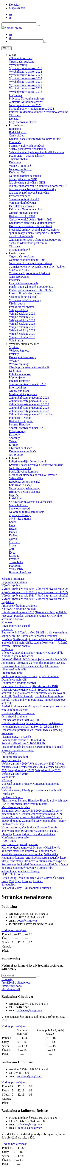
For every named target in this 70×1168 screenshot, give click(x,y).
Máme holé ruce (18, 505)
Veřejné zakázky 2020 (22, 333)
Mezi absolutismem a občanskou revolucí (33, 474)
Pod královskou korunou (23, 471)
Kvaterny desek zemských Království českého (36, 464)
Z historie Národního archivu (26, 101)
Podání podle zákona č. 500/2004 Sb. (31, 286)
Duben (13, 532)
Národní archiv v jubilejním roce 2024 (31, 108)
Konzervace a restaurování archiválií (30, 226)
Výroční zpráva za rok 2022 (25, 78)
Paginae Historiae (19, 380)
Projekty (14, 353)
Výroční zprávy (18, 64)
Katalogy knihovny (20, 169)
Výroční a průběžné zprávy (25, 300)
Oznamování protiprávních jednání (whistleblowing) (32, 729)
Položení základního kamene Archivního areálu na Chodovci (38, 113)
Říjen (12, 552)
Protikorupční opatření (22, 306)
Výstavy (14, 360)
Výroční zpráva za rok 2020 (25, 85)
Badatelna (15, 128)
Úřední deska (17, 303)
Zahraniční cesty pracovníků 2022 (29, 411)
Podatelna (15, 280)
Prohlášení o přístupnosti (15, 982)
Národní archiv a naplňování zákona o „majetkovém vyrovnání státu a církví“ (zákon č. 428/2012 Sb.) (37, 266)
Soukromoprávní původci (24, 199)
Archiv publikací (19, 390)
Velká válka (16, 478)
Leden (12, 522)
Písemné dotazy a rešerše (23, 283)
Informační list (17, 387)
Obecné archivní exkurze (23, 212)
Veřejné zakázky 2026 (22, 313)
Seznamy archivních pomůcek (26, 145)
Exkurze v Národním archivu (26, 209)
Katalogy (14, 434)
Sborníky (14, 437)
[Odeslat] (38, 976)
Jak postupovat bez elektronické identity (32, 189)
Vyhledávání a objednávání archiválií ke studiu (36, 152)
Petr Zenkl (15, 565)
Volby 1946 (16, 569)
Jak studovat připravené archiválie (29, 192)
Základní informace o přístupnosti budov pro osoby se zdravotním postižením (35, 241)
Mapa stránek (17, 8)
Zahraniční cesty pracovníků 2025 (29, 401)
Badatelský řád (18, 132)
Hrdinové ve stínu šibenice (24, 491)
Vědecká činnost (19, 350)
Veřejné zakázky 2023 (22, 323)
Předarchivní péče (19, 196)
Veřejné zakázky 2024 (22, 320)
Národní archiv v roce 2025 (25, 105)
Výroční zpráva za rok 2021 (25, 81)
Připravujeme (17, 377)
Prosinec (14, 558)
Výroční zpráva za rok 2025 (25, 68)
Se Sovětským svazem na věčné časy (30, 501)
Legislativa (15, 95)
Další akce (15, 370)
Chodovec (15, 246)
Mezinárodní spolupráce (23, 394)
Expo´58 (14, 495)
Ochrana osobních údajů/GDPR (28, 259)
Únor (12, 525)
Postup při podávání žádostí (25, 293)
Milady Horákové (19, 249)
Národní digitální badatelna (25, 175)
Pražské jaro (16, 498)
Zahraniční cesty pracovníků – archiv (31, 414)
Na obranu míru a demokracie (26, 511)
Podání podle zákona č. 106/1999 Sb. (31, 290)
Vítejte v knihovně (20, 165)
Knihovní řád (17, 172)
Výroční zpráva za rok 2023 (25, 75)
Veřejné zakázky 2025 (22, 317)
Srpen (12, 545)
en (10, 14)
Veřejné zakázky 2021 (22, 330)
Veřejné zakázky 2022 (22, 327)
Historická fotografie (21, 421)
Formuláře (15, 142)
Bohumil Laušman (20, 572)
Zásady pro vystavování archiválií (29, 367)
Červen (13, 538)
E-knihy (13, 444)
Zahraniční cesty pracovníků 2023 (29, 407)
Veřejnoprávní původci (22, 202)
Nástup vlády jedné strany (24, 488)
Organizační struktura (21, 61)
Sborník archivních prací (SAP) (27, 384)
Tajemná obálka (18, 159)
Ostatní (13, 441)
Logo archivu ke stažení (23, 122)
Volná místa (16, 340)
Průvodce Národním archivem (26, 98)
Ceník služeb (16, 135)
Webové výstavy (19, 364)
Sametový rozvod (19, 508)
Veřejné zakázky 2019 (22, 337)
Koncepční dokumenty (22, 357)
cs (10, 17)
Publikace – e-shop (20, 417)
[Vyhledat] (38, 25)
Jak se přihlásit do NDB (23, 179)
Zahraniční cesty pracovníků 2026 (29, 397)
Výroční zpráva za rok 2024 (25, 71)
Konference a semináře (22, 451)
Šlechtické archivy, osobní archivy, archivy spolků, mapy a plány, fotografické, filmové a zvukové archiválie (34, 233)
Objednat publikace (20, 448)
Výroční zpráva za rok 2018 (25, 91)
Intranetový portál (11, 985)
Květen (13, 535)
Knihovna (15, 162)
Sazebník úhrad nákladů (23, 296)
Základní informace (20, 58)
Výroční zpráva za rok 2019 (25, 88)
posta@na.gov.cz (27, 920)
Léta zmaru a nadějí (20, 485)
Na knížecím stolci (20, 468)
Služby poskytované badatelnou (27, 148)
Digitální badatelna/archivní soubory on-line (35, 138)
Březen (13, 528)
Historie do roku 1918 (22, 216)
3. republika (16, 562)
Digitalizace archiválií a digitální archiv (32, 222)
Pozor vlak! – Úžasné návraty (26, 155)
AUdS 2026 (16, 454)
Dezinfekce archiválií (21, 206)
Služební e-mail (10, 989)
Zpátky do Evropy (20, 515)
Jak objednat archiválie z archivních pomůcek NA (38, 185)
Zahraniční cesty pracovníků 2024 (29, 404)
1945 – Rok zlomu (20, 518)
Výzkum (14, 347)
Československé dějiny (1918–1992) (30, 219)
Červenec (14, 542)
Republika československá (24, 481)
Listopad (14, 555)
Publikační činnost (20, 374)
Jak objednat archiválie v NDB (27, 182)
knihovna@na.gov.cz (29, 1076)
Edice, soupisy (17, 431)
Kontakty (14, 4)
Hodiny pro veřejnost (14, 930)
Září (11, 548)
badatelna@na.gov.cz (29, 1010)
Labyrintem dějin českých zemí (27, 461)
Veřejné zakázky (18, 310)
